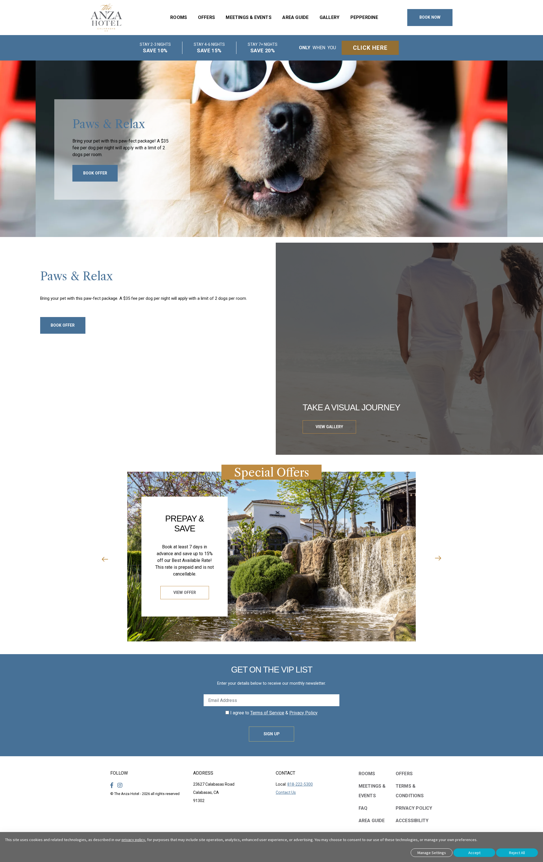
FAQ (363, 808)
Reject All (517, 852)
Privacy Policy (303, 713)
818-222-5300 (300, 784)
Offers (206, 17)
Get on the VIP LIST (271, 669)
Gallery (329, 17)
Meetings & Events (249, 17)
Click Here (370, 47)
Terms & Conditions (410, 790)
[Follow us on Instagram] (119, 785)
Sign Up (272, 734)
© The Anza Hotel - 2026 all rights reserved (145, 794)
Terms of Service (267, 713)
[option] (271, 149)
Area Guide (295, 17)
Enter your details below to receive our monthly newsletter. (271, 683)
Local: (294, 784)
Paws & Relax (108, 124)
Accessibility (412, 820)
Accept (474, 852)
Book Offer (95, 173)
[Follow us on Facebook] (111, 785)
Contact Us (286, 792)
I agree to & (273, 713)
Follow (119, 773)
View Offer (184, 592)
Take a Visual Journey (351, 407)
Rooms (178, 17)
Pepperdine (364, 17)
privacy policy (133, 839)
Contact (285, 773)
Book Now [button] (429, 17)
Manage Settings (431, 852)
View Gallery (329, 426)
